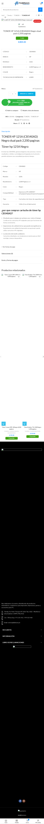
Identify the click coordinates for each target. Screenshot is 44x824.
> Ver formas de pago (8, 247)
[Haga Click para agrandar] (5, 17)
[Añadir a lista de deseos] (18, 276)
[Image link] (22, 524)
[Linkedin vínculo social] (26, 123)
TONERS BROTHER (35, 431)
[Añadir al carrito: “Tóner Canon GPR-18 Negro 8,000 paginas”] (4, 424)
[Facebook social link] (19, 123)
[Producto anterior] (36, 15)
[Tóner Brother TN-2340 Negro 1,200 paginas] (32, 350)
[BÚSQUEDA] (40, 9)
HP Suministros (24, 120)
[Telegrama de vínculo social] (29, 123)
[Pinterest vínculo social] (24, 123)
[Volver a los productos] (39, 15)
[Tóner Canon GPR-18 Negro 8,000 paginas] (11, 350)
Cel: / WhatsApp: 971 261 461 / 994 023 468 (18, 617)
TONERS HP (26, 15)
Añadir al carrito (26, 94)
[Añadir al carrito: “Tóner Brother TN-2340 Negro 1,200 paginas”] (25, 424)
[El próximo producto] (41, 15)
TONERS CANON (14, 431)
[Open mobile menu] (3, 4)
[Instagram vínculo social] (23, 801)
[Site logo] (22, 3)
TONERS (17, 15)
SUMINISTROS (11, 433)
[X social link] (21, 123)
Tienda (9, 15)
